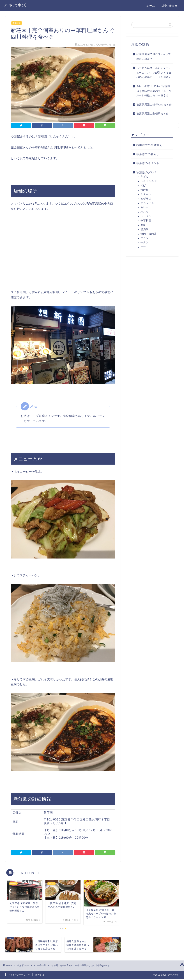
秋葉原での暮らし (147, 154)
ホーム (150, 5)
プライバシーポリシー (19, 975)
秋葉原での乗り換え (149, 144)
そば (143, 185)
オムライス (147, 203)
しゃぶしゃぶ (149, 181)
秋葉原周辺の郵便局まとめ (152, 113)
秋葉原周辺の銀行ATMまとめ (154, 104)
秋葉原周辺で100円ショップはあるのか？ (153, 56)
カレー (145, 207)
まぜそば (146, 198)
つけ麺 (145, 190)
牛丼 (143, 247)
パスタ (145, 212)
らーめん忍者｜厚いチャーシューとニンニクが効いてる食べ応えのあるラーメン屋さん (153, 72)
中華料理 (16, 23)
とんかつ (146, 194)
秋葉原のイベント (147, 163)
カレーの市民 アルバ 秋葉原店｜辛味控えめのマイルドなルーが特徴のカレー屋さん (153, 91)
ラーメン (146, 216)
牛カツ (145, 238)
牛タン (145, 242)
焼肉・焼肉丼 (149, 233)
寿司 (143, 225)
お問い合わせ (169, 5)
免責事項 (39, 975)
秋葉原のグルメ (146, 172)
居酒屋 (145, 229)
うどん (145, 176)
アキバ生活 (15, 5)
